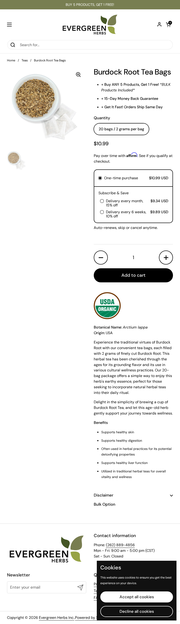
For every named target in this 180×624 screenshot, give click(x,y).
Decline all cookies (137, 611)
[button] (168, 24)
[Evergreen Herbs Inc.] (90, 24)
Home (11, 60)
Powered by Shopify (92, 617)
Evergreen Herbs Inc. (56, 617)
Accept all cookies (137, 596)
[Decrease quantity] (101, 257)
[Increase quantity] (166, 257)
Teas (25, 60)
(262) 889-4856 (120, 544)
